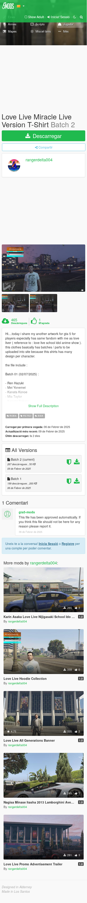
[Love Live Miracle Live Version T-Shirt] (43, 268)
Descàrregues (19, 323)
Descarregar (46, 136)
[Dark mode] (74, 16)
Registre (68, 543)
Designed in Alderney (17, 887)
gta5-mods (27, 512)
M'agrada (44, 323)
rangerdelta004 (39, 160)
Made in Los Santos (16, 891)
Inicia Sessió (48, 543)
